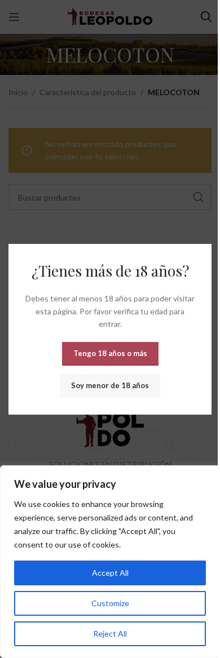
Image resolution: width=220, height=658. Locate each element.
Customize (110, 603)
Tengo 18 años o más (110, 352)
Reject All (110, 633)
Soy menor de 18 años (110, 384)
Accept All (110, 572)
